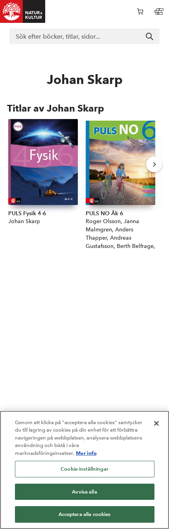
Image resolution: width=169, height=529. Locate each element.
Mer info (86, 453)
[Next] (154, 164)
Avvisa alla (84, 492)
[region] (84, 470)
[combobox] (84, 36)
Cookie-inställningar (84, 469)
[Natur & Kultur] (23, 11)
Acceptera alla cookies (85, 514)
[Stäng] (156, 423)
